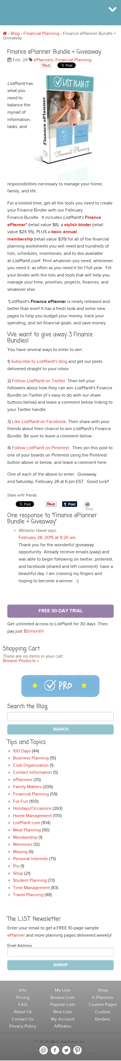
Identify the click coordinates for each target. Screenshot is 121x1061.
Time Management (31, 888)
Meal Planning (27, 830)
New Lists (62, 1012)
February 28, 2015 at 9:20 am (47, 537)
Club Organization (31, 765)
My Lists (63, 990)
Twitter (66, 1050)
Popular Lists (62, 1004)
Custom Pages (103, 1004)
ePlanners (43, 60)
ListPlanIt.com (26, 823)
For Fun (20, 801)
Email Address (19, 946)
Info (22, 990)
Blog (15, 33)
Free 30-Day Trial (61, 611)
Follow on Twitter (38, 381)
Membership (25, 837)
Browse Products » (21, 661)
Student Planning (30, 880)
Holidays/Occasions (32, 808)
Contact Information (32, 772)
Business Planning (31, 758)
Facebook (54, 1050)
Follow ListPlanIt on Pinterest (40, 448)
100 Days (22, 751)
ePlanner (16, 935)
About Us (23, 1012)
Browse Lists (62, 997)
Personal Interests (30, 859)
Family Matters (27, 787)
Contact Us (22, 1019)
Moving (20, 852)
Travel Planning (28, 895)
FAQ (22, 1004)
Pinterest (77, 1050)
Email (43, 1050)
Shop (18, 873)
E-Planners (102, 997)
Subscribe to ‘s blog (39, 361)
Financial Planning (41, 33)
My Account (63, 1019)
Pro (16, 866)
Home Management (32, 816)
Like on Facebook (39, 421)
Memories (22, 844)
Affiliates (62, 1026)
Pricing (23, 997)
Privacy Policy (22, 1026)
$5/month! (34, 631)
